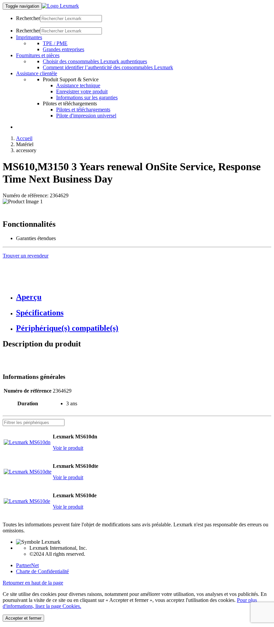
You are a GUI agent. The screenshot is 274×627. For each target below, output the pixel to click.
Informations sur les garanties (87, 97)
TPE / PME (55, 43)
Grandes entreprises (63, 49)
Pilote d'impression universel (86, 115)
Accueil (24, 138)
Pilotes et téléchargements (83, 109)
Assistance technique (78, 85)
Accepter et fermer (23, 618)
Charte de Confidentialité (42, 571)
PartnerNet (27, 565)
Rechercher (28, 18)
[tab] (143, 297)
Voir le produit (68, 448)
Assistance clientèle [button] (36, 73)
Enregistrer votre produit (82, 91)
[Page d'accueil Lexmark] (60, 6)
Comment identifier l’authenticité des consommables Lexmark (108, 67)
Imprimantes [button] (29, 37)
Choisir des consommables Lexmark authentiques (95, 61)
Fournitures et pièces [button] (37, 55)
